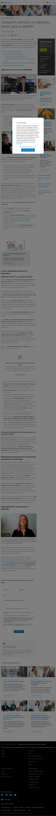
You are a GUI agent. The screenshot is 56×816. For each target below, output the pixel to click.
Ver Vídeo (6, 92)
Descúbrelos (44, 170)
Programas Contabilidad (34, 776)
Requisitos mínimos (6, 810)
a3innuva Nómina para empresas (14, 563)
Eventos (3, 756)
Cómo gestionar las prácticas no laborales (13, 65)
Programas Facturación (34, 787)
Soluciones (31, 750)
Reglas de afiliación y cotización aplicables (15, 56)
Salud (30, 753)
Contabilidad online (33, 779)
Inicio (2, 744)
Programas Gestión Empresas (36, 771)
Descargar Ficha (8, 263)
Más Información (8, 695)
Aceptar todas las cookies (28, 150)
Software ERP (32, 785)
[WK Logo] (6, 799)
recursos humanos (12, 551)
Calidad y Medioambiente (19, 810)
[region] (28, 136)
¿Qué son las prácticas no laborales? (12, 51)
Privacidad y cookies (18, 807)
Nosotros (3, 750)
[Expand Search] (44, 2)
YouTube (15, 795)
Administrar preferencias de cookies (28, 146)
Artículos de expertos (11, 744)
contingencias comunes (20, 217)
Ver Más (42, 49)
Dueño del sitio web (6, 776)
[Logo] (7, 2)
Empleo (3, 771)
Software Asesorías (33, 768)
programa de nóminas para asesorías (10, 566)
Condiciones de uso (6, 807)
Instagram (7, 795)
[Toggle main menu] (54, 2)
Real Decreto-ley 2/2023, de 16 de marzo (16, 287)
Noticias (3, 753)
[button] (2, 35)
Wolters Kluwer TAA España (8, 31)
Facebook (2, 795)
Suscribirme (43, 136)
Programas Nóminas (33, 782)
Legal (30, 764)
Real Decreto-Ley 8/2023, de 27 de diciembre (23, 396)
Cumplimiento (32, 761)
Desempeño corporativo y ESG (36, 758)
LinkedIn (11, 795)
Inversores (3, 774)
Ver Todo (43, 104)
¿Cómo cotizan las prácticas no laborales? (13, 53)
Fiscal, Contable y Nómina (35, 756)
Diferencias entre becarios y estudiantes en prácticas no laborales (19, 63)
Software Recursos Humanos (35, 774)
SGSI (29, 810)
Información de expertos (7, 768)
